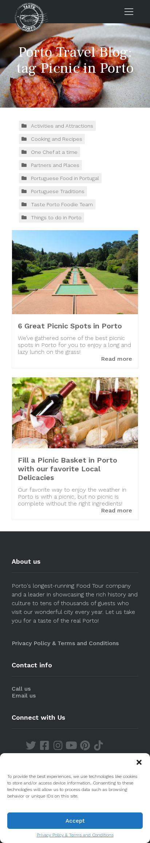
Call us (21, 688)
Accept (75, 821)
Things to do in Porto (56, 217)
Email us (24, 695)
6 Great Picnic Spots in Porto (70, 325)
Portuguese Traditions (57, 191)
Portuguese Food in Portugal (65, 178)
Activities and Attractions (62, 126)
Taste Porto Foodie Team (62, 204)
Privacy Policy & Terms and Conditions (75, 835)
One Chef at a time (54, 152)
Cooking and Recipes (56, 139)
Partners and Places (55, 165)
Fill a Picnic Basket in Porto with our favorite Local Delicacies (67, 468)
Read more (116, 358)
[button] (139, 762)
